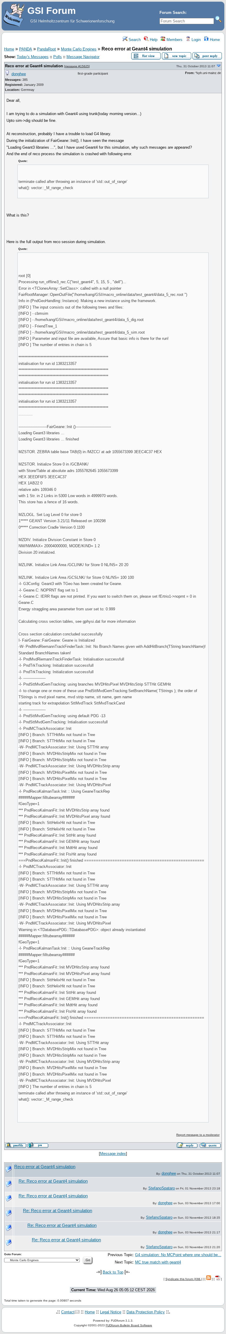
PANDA (25, 49)
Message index (113, 1153)
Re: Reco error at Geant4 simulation (53, 1181)
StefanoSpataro (161, 1188)
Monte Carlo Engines (79, 49)
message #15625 (77, 66)
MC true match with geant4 (158, 1262)
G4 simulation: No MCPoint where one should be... (178, 1255)
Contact (67, 1312)
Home (214, 39)
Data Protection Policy (146, 1312)
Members (173, 39)
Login (195, 39)
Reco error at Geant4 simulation (34, 66)
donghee (18, 74)
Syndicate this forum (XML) (183, 1279)
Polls (57, 57)
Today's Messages (33, 57)
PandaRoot (46, 49)
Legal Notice (110, 1312)
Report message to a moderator (198, 1134)
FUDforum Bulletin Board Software (129, 1325)
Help (153, 39)
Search (134, 39)
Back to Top (113, 1272)
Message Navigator (83, 57)
